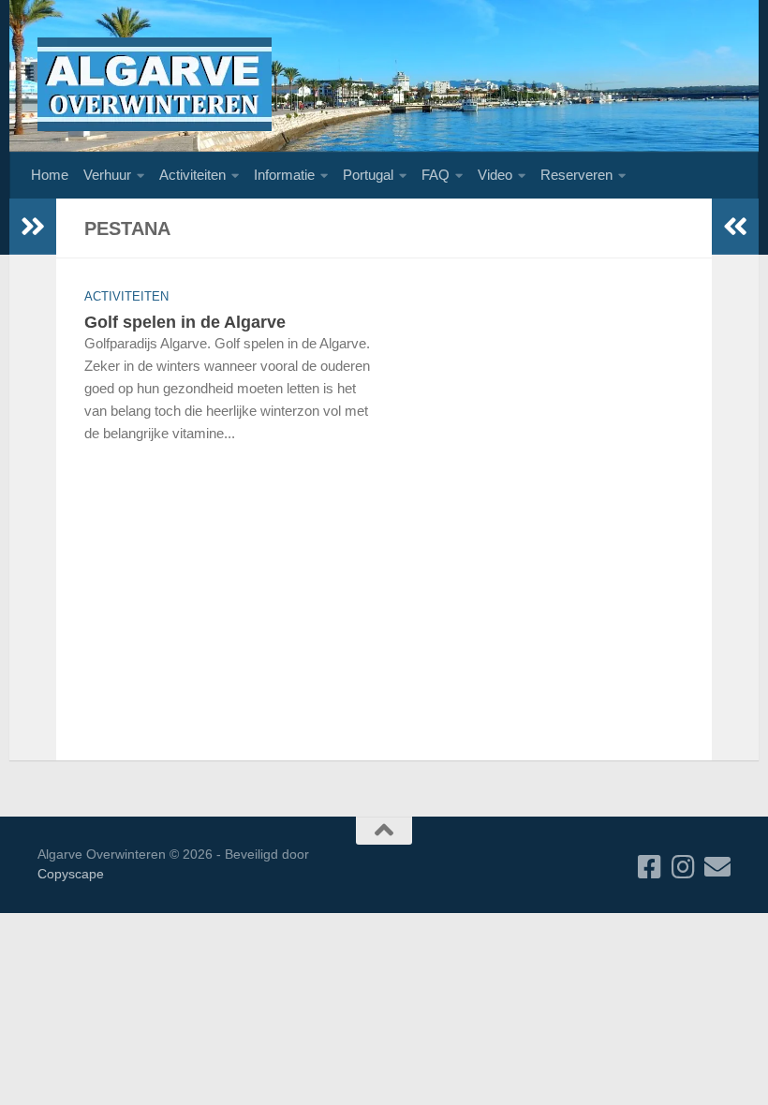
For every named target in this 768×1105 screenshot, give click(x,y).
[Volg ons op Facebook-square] (650, 867)
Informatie (284, 175)
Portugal (368, 175)
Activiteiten (192, 175)
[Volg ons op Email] (717, 867)
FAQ (435, 175)
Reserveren (576, 175)
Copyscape (70, 873)
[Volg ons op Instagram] (684, 867)
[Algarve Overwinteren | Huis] (154, 84)
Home (49, 175)
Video (495, 175)
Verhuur (107, 175)
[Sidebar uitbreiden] (32, 227)
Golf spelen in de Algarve (185, 322)
